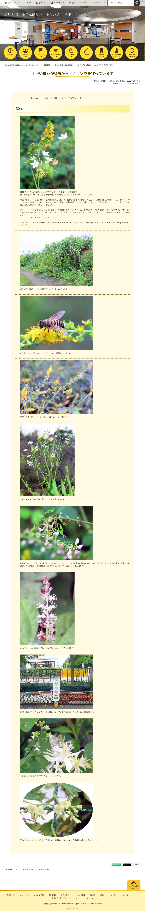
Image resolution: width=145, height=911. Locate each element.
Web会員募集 (80, 895)
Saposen (132, 55)
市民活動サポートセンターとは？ (17, 895)
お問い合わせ (42, 3)
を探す (25, 55)
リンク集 (112, 895)
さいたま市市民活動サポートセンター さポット (21, 65)
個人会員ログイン (59, 3)
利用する (101, 55)
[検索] (137, 3)
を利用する (116, 55)
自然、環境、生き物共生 (63, 65)
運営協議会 (52, 895)
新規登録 (29, 3)
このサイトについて (14, 3)
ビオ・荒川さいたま (130, 83)
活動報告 (47, 65)
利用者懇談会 (66, 895)
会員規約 (55, 898)
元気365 (77, 908)
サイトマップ (88, 898)
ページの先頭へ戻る (133, 887)
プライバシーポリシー (71, 898)
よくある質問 (39, 895)
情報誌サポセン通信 (97, 895)
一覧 (40, 55)
